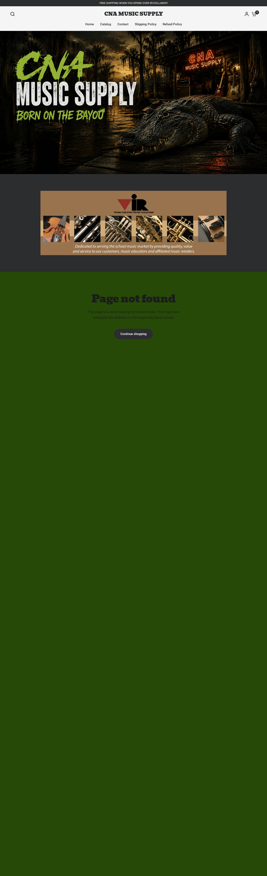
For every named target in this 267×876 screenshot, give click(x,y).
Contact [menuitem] (122, 24)
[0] (253, 14)
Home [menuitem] (89, 24)
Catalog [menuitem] (105, 24)
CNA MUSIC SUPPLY (133, 14)
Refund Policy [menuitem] (172, 24)
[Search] (13, 14)
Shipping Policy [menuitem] (145, 24)
